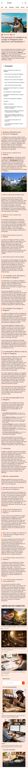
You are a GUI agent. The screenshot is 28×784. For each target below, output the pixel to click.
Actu (2, 628)
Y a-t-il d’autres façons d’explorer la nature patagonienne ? (14, 124)
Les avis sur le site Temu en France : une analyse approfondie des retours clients (12, 746)
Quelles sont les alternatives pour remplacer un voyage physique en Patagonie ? (14, 111)
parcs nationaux (8, 157)
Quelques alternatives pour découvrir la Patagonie (12, 71)
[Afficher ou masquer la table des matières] (19, 66)
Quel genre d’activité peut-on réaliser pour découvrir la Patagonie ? (14, 107)
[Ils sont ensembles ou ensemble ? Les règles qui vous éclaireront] (14, 662)
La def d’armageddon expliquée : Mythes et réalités (13, 626)
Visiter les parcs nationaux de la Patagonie (14, 74)
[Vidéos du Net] (9, 3)
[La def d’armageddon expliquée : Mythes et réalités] (14, 617)
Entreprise (3, 743)
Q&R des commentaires (9, 104)
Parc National (14, 160)
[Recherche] (22, 3)
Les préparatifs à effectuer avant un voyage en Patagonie (14, 95)
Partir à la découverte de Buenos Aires (13, 77)
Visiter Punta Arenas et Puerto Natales (13, 85)
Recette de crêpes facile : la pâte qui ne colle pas (13, 762)
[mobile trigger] (2, 3)
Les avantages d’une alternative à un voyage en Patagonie (14, 88)
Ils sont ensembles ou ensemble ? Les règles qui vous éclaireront (13, 672)
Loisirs (13, 34)
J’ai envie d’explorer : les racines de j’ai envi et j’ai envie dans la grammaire (13, 649)
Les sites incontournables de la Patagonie (13, 98)
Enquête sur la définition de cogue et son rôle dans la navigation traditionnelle (13, 716)
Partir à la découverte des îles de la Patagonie (14, 82)
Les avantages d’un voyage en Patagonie (12, 92)
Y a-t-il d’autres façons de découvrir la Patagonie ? (13, 120)
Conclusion (6, 101)
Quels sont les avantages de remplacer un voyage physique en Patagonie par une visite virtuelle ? (14, 116)
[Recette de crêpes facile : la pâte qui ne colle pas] (14, 759)
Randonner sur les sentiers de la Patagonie (14, 79)
